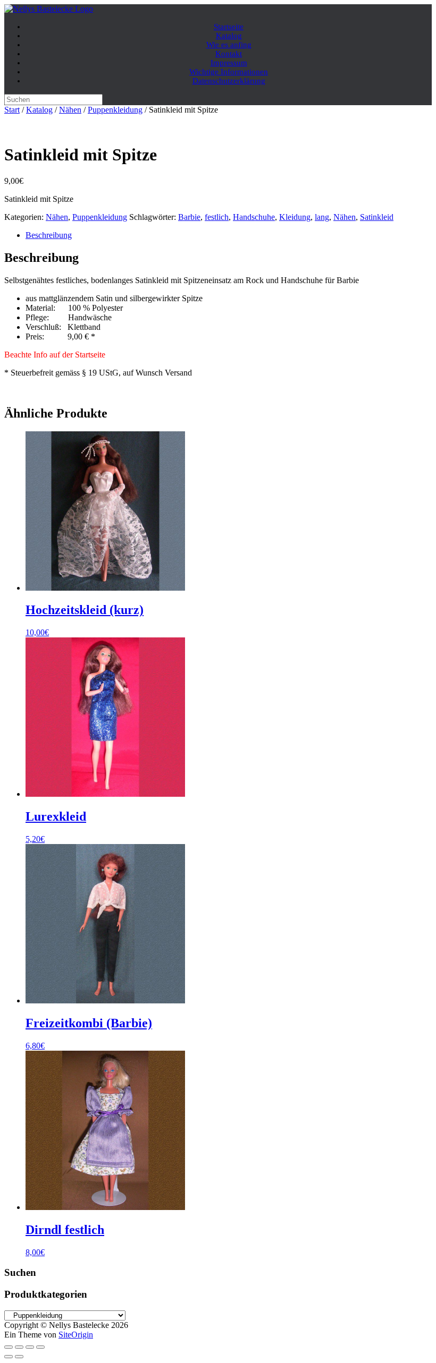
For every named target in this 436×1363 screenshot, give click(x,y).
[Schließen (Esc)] (40, 1347)
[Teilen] (30, 1347)
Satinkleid (376, 217)
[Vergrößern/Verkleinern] (8, 1347)
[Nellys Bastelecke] (48, 8)
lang (322, 217)
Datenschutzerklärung (228, 80)
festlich (217, 217)
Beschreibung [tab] (49, 235)
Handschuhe (254, 217)
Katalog (39, 109)
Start (12, 109)
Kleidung (295, 217)
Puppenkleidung (115, 109)
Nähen (70, 109)
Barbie (189, 217)
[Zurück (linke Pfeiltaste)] (8, 1356)
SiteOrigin (75, 1334)
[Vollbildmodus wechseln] (19, 1347)
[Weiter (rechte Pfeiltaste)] (19, 1356)
